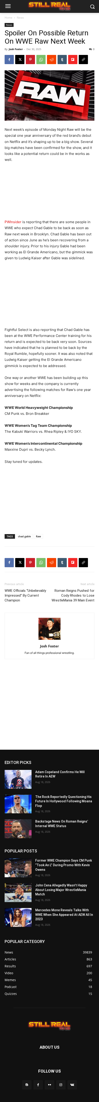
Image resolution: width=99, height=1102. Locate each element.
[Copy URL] (83, 59)
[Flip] (72, 59)
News (20, 18)
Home (8, 18)
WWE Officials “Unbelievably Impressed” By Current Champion (25, 595)
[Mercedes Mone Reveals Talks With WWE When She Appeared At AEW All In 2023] (18, 917)
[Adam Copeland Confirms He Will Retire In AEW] (18, 779)
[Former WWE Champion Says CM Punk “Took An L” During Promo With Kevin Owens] (18, 867)
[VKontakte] (72, 1084)
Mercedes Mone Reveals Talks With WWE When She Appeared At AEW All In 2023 (64, 914)
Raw (38, 536)
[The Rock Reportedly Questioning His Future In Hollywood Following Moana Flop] (18, 804)
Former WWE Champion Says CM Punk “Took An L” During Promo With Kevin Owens (63, 865)
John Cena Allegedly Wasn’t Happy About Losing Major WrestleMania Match (61, 889)
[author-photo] (49, 640)
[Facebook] (9, 59)
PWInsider (13, 222)
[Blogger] (26, 1084)
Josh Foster (16, 49)
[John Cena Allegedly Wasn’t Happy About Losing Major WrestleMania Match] (18, 892)
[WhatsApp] (41, 59)
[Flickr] (49, 1084)
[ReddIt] (51, 59)
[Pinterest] (30, 59)
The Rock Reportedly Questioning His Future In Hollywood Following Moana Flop (63, 801)
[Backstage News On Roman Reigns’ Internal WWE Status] (18, 828)
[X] (19, 59)
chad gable (24, 536)
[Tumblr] (62, 59)
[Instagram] (60, 1084)
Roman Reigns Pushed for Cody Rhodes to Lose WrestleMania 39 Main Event (73, 595)
